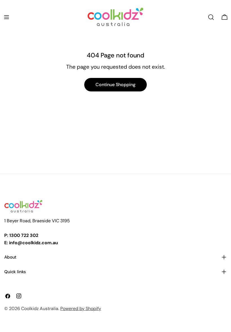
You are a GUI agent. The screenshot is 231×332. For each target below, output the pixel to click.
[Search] (211, 17)
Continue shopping (115, 85)
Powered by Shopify (80, 308)
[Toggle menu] (6, 17)
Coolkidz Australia (39, 308)
